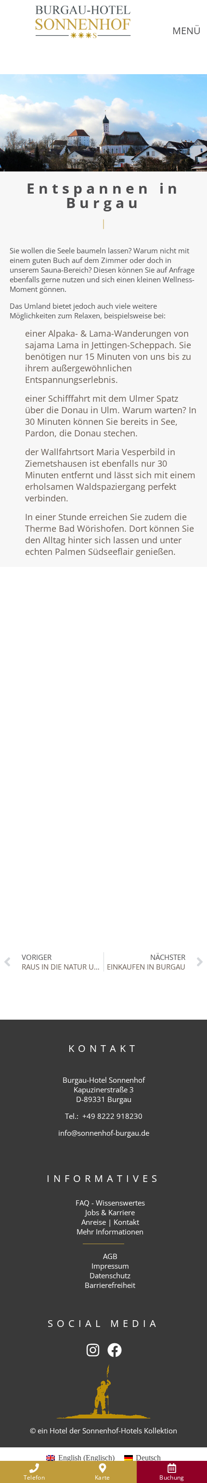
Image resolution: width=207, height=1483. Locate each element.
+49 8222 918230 (112, 1116)
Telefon (34, 1477)
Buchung (171, 1477)
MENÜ (186, 30)
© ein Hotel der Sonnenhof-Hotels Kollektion (103, 1430)
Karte (102, 1477)
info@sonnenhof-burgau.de (103, 1133)
